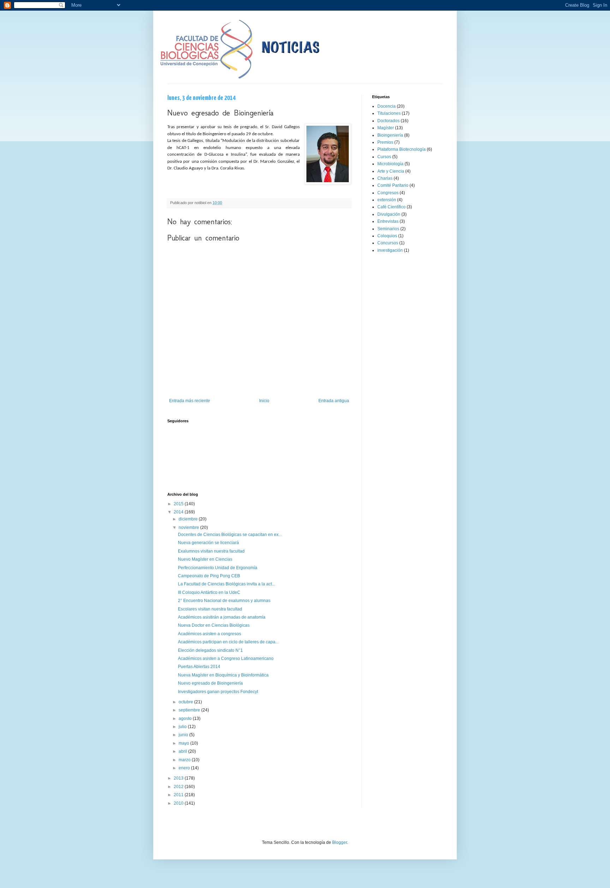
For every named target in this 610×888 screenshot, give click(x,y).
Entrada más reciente (189, 400)
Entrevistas (388, 221)
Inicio (264, 400)
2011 (179, 794)
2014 (179, 511)
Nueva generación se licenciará (208, 542)
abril (183, 751)
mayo (184, 743)
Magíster (385, 127)
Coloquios (387, 235)
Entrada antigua (333, 400)
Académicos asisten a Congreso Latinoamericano (226, 658)
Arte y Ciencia (390, 171)
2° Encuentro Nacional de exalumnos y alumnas (224, 600)
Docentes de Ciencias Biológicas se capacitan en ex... (230, 534)
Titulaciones (389, 113)
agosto (186, 718)
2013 (179, 778)
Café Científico (391, 206)
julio (183, 726)
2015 (179, 503)
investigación (390, 250)
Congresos (388, 192)
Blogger (339, 842)
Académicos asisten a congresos (209, 633)
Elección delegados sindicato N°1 (210, 650)
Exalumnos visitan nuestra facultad (211, 551)
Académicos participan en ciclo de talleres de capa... (228, 641)
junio (184, 734)
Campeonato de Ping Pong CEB (209, 575)
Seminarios (388, 228)
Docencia (386, 106)
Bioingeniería (390, 135)
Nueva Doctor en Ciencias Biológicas (214, 625)
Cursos (384, 156)
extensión (386, 199)
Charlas (385, 178)
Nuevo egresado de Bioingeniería (210, 683)
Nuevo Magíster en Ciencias (205, 559)
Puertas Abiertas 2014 (199, 666)
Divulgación (388, 214)
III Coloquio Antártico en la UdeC (209, 592)
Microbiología (390, 163)
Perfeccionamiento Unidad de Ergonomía (217, 567)
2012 (179, 786)
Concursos (387, 242)
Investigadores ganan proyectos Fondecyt (218, 691)
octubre (186, 701)
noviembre (189, 527)
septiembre (190, 710)
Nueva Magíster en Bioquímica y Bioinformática (223, 675)
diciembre (189, 519)
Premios (385, 142)
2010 (179, 803)
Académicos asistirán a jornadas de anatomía (221, 617)
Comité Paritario (392, 185)
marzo (185, 759)
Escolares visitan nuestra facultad (210, 609)
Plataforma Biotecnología (401, 149)
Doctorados (388, 120)
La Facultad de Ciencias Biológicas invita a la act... (226, 584)
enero (185, 767)
